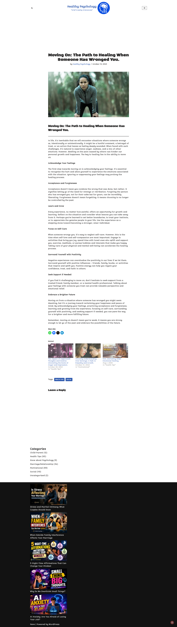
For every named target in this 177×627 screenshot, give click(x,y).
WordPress (54, 624)
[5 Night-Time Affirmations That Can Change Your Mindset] (48, 551)
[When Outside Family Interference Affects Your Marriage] (48, 523)
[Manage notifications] (172, 622)
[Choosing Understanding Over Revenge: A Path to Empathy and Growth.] (88, 350)
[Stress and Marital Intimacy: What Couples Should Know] (48, 495)
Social (33, 472)
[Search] (32, 8)
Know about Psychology (41, 460)
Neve (32, 624)
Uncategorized (37, 475)
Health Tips (59, 379)
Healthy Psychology (81, 64)
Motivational (36, 468)
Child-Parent (36, 453)
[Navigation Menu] (144, 8)
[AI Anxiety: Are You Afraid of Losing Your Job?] (48, 604)
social (69, 379)
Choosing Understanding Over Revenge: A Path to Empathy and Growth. (85, 361)
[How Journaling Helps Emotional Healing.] (115, 350)
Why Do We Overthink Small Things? (47, 591)
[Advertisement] (88, 31)
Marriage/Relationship (41, 464)
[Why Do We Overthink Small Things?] (48, 579)
